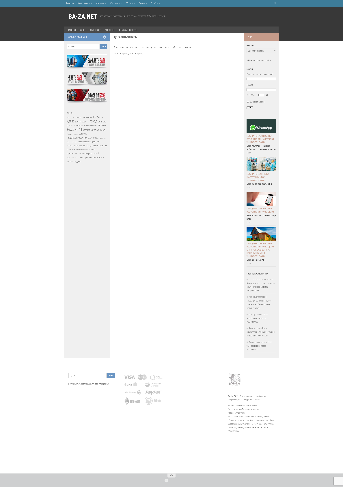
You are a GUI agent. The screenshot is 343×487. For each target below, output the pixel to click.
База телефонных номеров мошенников (257, 318)
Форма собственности (94, 129)
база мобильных (72, 142)
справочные (70, 158)
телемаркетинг (85, 157)
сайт (97, 153)
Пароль (250, 84)
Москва (79, 125)
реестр (91, 153)
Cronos (78, 117)
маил (86, 146)
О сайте (154, 3)
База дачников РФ (255, 260)
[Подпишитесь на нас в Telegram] (104, 37)
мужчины (93, 146)
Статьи (142, 3)
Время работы (82, 121)
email (89, 117)
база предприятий (94, 142)
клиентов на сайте (259, 60)
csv (83, 117)
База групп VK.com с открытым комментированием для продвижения (261, 287)
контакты (80, 146)
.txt (68, 118)
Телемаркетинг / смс (256, 142)
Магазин (100, 3)
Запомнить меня (257, 101)
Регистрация (95, 29)
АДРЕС (70, 121)
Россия (72, 129)
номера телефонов (74, 149)
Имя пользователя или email (260, 74)
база (93, 137)
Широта (83, 133)
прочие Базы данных (256, 253)
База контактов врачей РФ (259, 184)
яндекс (77, 161)
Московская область (90, 126)
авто (89, 138)
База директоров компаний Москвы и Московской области (261, 332)
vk (102, 118)
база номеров (83, 142)
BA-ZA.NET (82, 16)
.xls (71, 117)
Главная (70, 3)
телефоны (98, 157)
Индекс (71, 125)
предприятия (74, 153)
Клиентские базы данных (258, 250)
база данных (100, 138)
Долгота (102, 121)
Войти (82, 29)
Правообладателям (127, 29)
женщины (71, 145)
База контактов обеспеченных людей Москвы (259, 304)
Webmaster (115, 3)
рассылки (85, 154)
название (102, 145)
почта (92, 150)
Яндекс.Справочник (77, 137)
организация (86, 150)
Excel (96, 117)
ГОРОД (93, 121)
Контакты (109, 29)
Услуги (129, 3)
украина (70, 162)
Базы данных (83, 3)
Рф (81, 130)
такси (76, 158)
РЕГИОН (102, 125)
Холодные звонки (72, 134)
